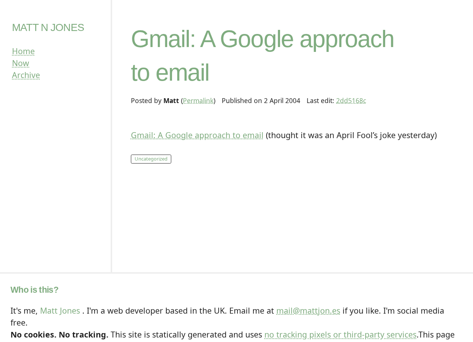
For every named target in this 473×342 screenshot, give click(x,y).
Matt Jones (60, 310)
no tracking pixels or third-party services (340, 334)
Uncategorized (151, 158)
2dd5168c (351, 100)
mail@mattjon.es (308, 310)
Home (23, 51)
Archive (26, 74)
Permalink (198, 100)
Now (20, 62)
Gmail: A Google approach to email (197, 135)
